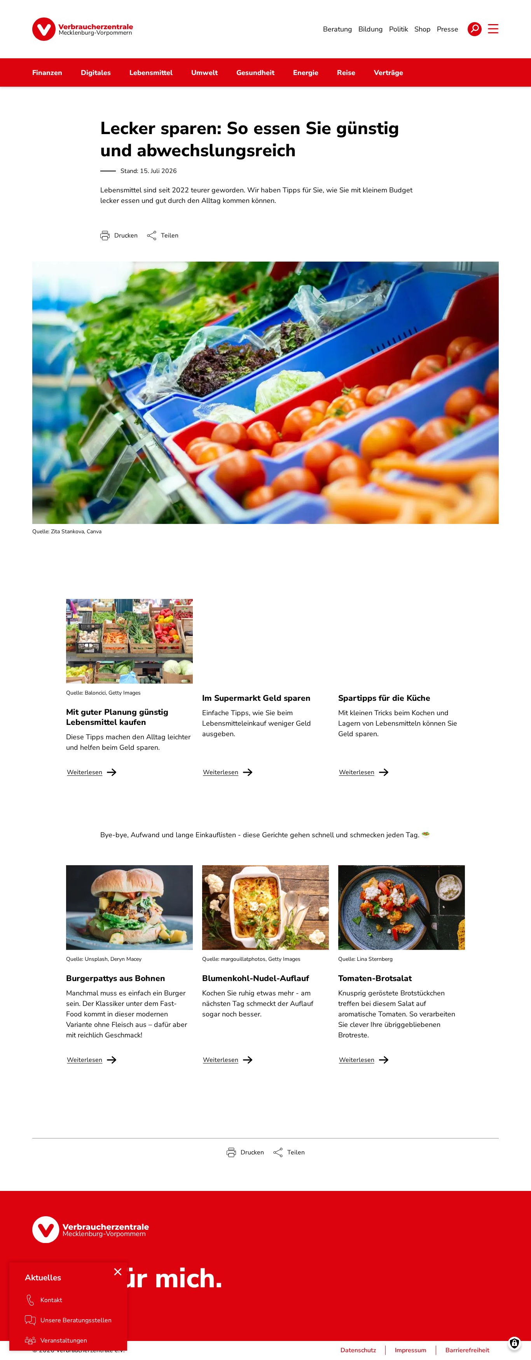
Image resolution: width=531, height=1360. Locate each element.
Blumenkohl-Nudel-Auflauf (255, 978)
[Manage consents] (514, 1343)
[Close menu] (117, 1271)
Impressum (410, 1350)
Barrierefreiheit (467, 1350)
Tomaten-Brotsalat (375, 978)
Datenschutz (358, 1350)
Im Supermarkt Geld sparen (256, 698)
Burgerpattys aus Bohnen (115, 978)
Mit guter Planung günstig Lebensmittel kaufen (117, 717)
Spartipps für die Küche (384, 698)
